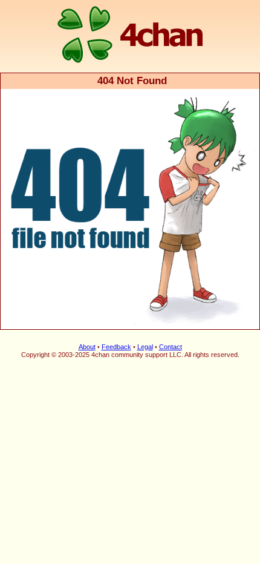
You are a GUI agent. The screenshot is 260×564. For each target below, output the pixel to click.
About (87, 346)
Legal (145, 346)
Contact (170, 346)
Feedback (116, 346)
